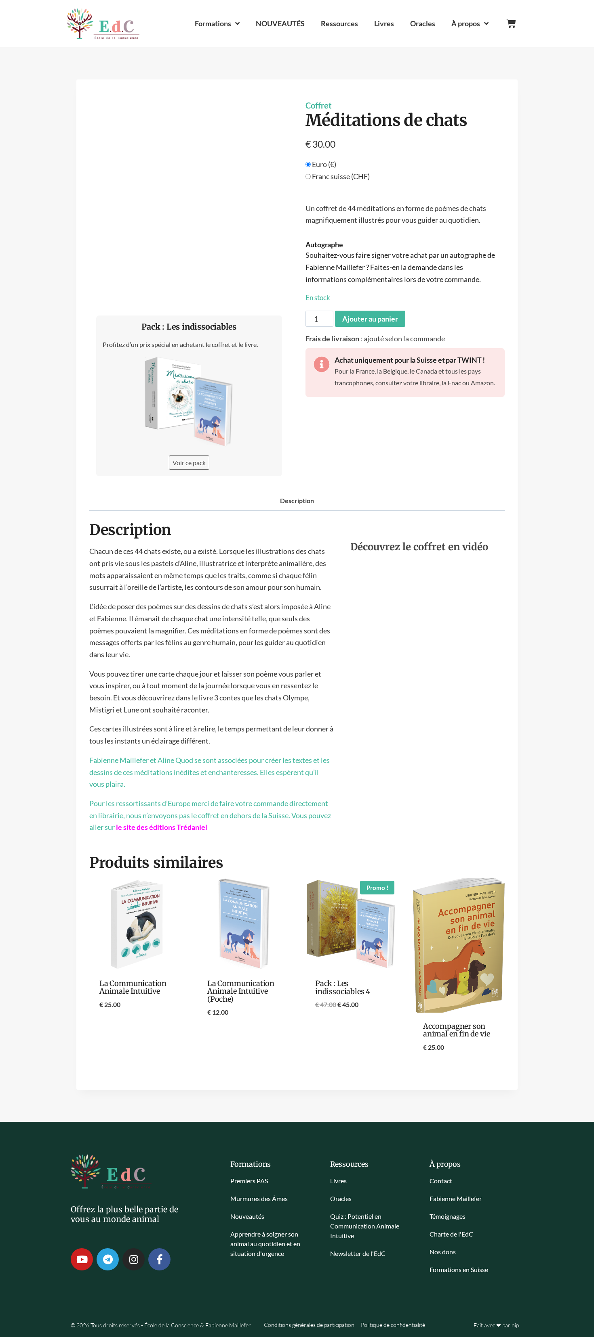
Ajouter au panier (370, 318)
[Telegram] (108, 1259)
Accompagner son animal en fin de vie (456, 1030)
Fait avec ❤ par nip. (497, 1325)
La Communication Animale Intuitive (132, 987)
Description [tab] (297, 500)
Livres (384, 23)
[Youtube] (82, 1259)
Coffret (318, 105)
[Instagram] (133, 1259)
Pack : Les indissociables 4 (342, 987)
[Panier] (511, 23)
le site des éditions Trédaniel (161, 827)
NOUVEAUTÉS (280, 23)
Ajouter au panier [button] (243, 1038)
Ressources (339, 23)
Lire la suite (135, 1030)
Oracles (422, 23)
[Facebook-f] (159, 1259)
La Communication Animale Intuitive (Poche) (240, 991)
